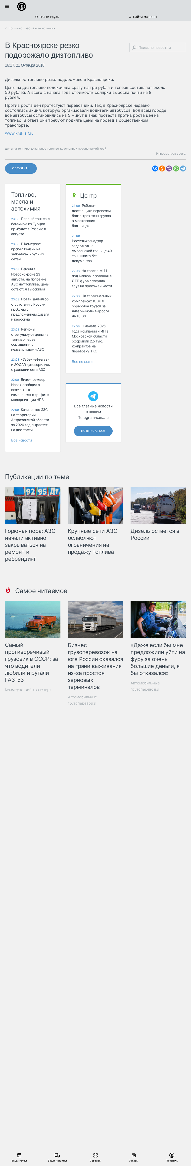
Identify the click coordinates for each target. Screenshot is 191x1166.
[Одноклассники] (162, 168)
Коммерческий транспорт (28, 689)
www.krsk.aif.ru (19, 133)
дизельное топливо (45, 148)
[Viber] (169, 168)
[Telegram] (183, 168)
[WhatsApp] (176, 168)
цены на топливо (17, 148)
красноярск (68, 148)
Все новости (21, 440)
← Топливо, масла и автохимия (30, 28)
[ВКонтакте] (155, 168)
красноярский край (92, 148)
